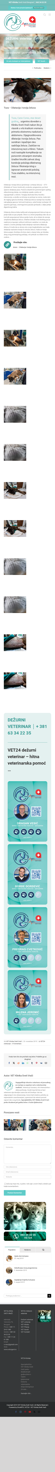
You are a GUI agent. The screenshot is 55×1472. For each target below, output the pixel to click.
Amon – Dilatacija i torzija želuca (25, 247)
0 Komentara (16, 1044)
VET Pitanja (25, 1327)
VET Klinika (25, 1324)
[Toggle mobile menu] (49, 14)
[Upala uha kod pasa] (9, 1256)
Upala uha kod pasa (21, 1256)
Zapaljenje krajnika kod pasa (24, 1280)
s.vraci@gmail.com (11, 1344)
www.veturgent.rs (10, 1349)
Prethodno (37, 68)
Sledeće (47, 68)
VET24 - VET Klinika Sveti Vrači (35, 1407)
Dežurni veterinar (27, 1320)
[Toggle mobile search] (44, 14)
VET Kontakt (25, 1332)
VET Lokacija (25, 1322)
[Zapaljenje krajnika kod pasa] (9, 1280)
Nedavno (27, 1250)
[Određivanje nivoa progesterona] (9, 1268)
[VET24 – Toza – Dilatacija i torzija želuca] (15, 255)
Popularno (11, 1250)
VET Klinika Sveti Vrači (14, 1041)
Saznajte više (25, 1393)
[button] (6, 1125)
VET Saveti (25, 1329)
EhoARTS (20, 1407)
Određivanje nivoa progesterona (25, 1268)
